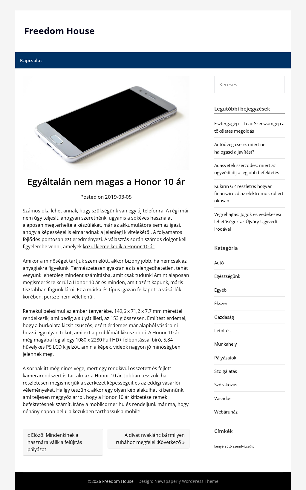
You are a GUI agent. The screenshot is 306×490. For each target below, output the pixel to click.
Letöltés (222, 330)
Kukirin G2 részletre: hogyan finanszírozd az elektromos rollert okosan (248, 193)
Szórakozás (225, 385)
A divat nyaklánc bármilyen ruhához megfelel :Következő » (150, 438)
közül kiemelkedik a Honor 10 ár (118, 246)
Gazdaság (224, 317)
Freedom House (59, 30)
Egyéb (220, 290)
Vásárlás (222, 398)
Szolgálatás (225, 371)
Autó (219, 263)
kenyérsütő (223, 446)
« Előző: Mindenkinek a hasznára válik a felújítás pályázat (54, 442)
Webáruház (226, 412)
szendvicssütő (244, 446)
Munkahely (225, 344)
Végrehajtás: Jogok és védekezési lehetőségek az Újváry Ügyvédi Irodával (247, 221)
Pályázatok (225, 358)
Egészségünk (227, 276)
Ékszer (220, 303)
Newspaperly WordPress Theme (186, 481)
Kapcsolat (31, 60)
